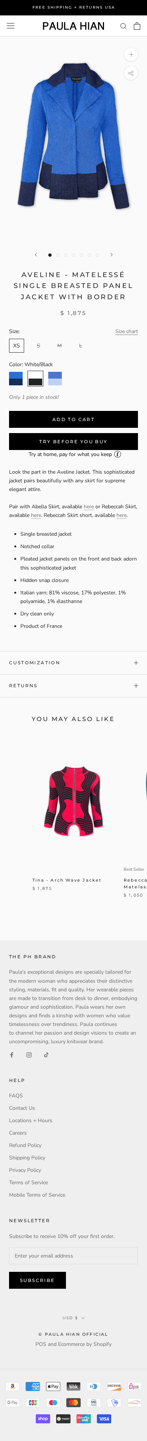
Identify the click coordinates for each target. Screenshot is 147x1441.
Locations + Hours (30, 1120)
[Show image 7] (97, 255)
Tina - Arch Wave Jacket (67, 880)
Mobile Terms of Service (37, 1195)
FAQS (16, 1095)
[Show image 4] (73, 255)
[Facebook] (11, 1054)
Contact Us (22, 1108)
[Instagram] (29, 1054)
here (89, 506)
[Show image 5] (81, 255)
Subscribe (37, 1280)
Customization (34, 662)
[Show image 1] (50, 255)
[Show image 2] (58, 255)
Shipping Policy (27, 1157)
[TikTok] (46, 1054)
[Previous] (36, 254)
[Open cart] (137, 26)
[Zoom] (131, 54)
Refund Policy (25, 1145)
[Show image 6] (89, 255)
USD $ (70, 1317)
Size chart (126, 331)
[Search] (123, 26)
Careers (18, 1132)
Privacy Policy (25, 1170)
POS (40, 1344)
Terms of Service (28, 1182)
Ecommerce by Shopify (85, 1344)
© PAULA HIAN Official (73, 1334)
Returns (23, 685)
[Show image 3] (65, 255)
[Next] (111, 254)
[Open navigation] (10, 26)
